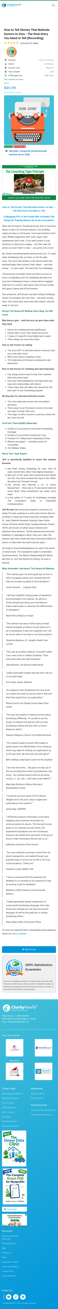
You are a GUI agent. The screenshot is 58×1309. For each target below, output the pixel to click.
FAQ (4, 1257)
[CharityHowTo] (12, 5)
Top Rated (6, 1117)
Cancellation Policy (10, 1262)
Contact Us (6, 1253)
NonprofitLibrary (9, 1243)
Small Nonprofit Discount (41, 1115)
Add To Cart (30, 949)
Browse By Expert (9, 1121)
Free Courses (8, 1103)
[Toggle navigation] (53, 5)
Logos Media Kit (9, 1276)
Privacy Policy (8, 1271)
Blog (4, 1248)
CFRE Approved (9, 1107)
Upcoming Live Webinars (12, 1094)
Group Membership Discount (43, 1110)
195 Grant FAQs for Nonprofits (10, 1237)
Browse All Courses (10, 1126)
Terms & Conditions (10, 1266)
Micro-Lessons (8, 1112)
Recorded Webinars (10, 1098)
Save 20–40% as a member (12, 92)
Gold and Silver (37, 1094)
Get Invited (11, 1209)
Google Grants (37, 1098)
